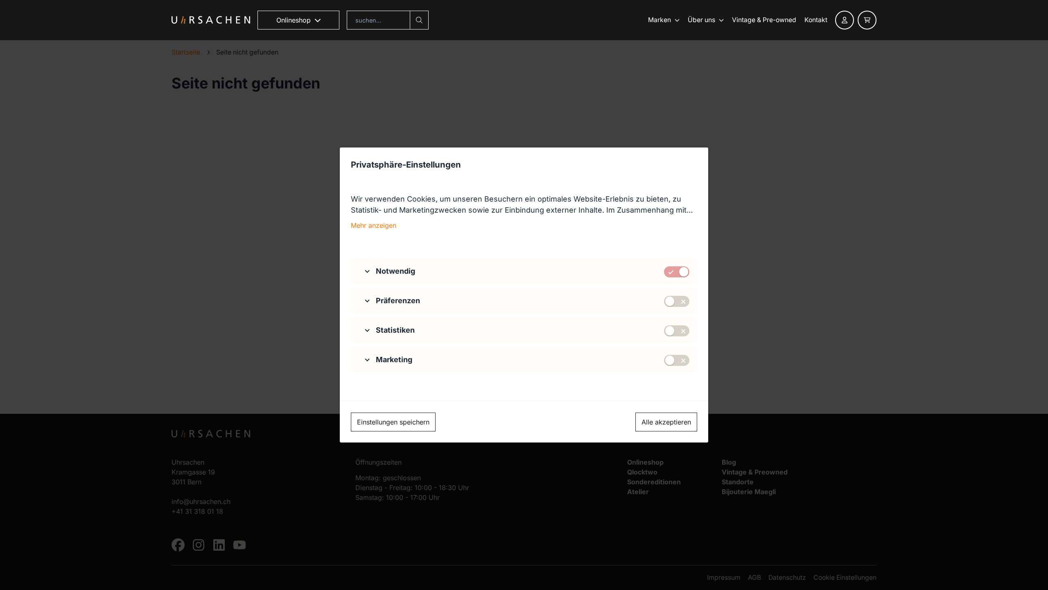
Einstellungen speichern (393, 422)
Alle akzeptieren (666, 422)
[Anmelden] (844, 20)
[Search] (419, 20)
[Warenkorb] (867, 20)
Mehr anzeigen (373, 225)
